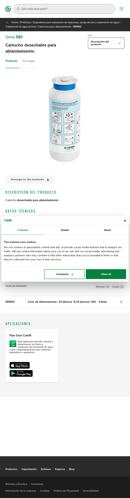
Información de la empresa (20, 490)
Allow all (106, 274)
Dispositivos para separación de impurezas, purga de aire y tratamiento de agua (76, 22)
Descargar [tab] (28, 61)
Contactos (37, 484)
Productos (25, 22)
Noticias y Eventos (16, 484)
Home (15, 22)
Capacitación (29, 469)
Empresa (60, 469)
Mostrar (100, 286)
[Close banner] (125, 221)
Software (46, 469)
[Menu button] (121, 9)
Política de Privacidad (66, 490)
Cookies (45, 490)
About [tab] (107, 229)
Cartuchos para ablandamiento (54, 26)
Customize (62, 274)
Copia (115, 286)
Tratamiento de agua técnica (20, 26)
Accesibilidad (91, 490)
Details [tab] (65, 229)
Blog (71, 469)
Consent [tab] (22, 229)
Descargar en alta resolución (27, 179)
